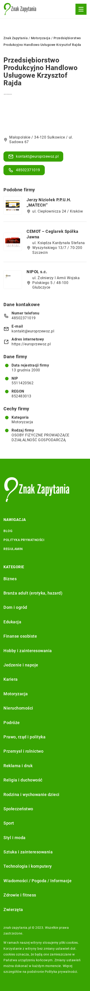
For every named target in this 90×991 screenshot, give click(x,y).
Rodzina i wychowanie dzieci (31, 794)
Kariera (10, 679)
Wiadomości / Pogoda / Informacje (37, 880)
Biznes (10, 578)
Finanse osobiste (20, 636)
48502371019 (28, 170)
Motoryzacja (22, 422)
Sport (8, 823)
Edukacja (12, 621)
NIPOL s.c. (37, 271)
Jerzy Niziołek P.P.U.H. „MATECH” (49, 202)
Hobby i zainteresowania (27, 650)
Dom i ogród (15, 607)
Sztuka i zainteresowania (28, 851)
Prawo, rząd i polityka (24, 736)
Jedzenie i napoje (20, 665)
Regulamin (13, 549)
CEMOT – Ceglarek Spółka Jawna (52, 234)
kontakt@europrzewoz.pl (37, 156)
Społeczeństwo (18, 808)
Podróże (11, 722)
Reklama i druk (18, 765)
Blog (7, 531)
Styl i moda (14, 837)
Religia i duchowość (22, 780)
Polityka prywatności (23, 540)
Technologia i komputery (27, 866)
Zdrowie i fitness (19, 895)
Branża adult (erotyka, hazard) (32, 593)
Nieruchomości (18, 708)
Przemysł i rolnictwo (23, 751)
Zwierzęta (13, 909)
